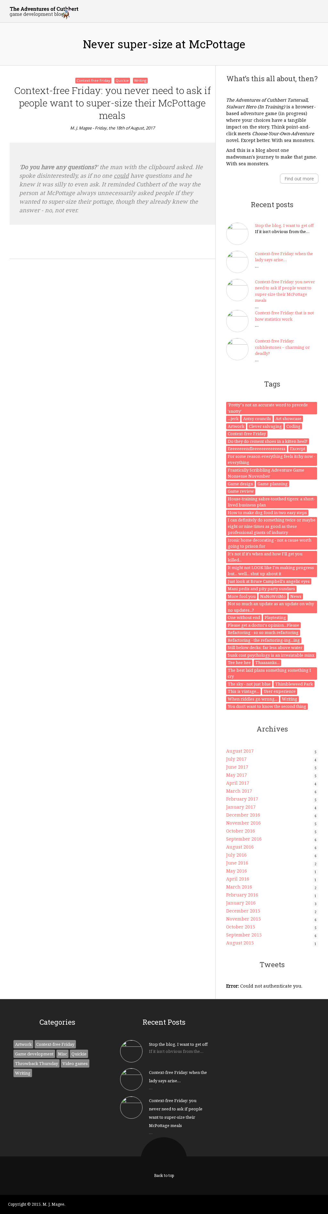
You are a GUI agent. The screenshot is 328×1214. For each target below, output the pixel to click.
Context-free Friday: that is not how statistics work (284, 316)
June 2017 (237, 767)
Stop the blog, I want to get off (284, 225)
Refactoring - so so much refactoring (263, 632)
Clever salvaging (265, 426)
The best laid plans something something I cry (269, 673)
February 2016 (242, 895)
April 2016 (237, 879)
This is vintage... (243, 691)
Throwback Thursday (36, 1063)
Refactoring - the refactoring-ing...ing (264, 640)
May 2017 (236, 775)
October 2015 (240, 927)
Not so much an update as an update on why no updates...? (271, 607)
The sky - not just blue (249, 684)
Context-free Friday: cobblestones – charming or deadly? (282, 347)
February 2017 (242, 799)
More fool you (242, 596)
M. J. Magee (81, 128)
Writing (140, 80)
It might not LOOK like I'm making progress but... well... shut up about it (271, 571)
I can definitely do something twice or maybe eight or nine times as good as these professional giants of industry (272, 526)
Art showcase (288, 418)
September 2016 (244, 839)
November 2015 (243, 919)
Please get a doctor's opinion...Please (263, 625)
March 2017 (239, 791)
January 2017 (241, 807)
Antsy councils (257, 418)
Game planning (273, 484)
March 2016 (239, 887)
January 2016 (241, 903)
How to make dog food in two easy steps (267, 512)
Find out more (299, 179)
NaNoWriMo (273, 596)
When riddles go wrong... (252, 699)
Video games (75, 1063)
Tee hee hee (239, 662)
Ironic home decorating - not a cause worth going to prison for (269, 543)
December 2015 (243, 911)
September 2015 (244, 935)
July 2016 (236, 855)
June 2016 (237, 863)
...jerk (233, 418)
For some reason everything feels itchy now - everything (271, 459)
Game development (34, 1054)
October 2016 (240, 831)
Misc (62, 1054)
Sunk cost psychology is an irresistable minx (271, 655)
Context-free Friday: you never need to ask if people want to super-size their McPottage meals (112, 102)
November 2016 (243, 823)
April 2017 (237, 783)
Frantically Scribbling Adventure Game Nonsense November (266, 473)
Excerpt (297, 448)
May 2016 (236, 871)
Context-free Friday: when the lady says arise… (284, 257)
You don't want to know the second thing (267, 706)
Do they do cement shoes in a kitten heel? (268, 441)
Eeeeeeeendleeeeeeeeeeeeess (256, 448)
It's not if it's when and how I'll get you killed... (265, 557)
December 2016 (243, 815)
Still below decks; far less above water (265, 647)
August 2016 (240, 847)
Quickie (122, 80)
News (295, 596)
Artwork (236, 426)
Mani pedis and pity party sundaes (261, 588)
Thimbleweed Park (294, 684)
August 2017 (240, 751)
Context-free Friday (93, 80)
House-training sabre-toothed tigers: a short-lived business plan (271, 502)
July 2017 (236, 759)
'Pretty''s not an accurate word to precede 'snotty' (268, 408)
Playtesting (275, 617)
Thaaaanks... (267, 662)
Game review (241, 491)
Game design (240, 484)
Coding (293, 426)
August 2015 (240, 943)
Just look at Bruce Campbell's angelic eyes (269, 581)
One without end (244, 617)
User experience (280, 691)
